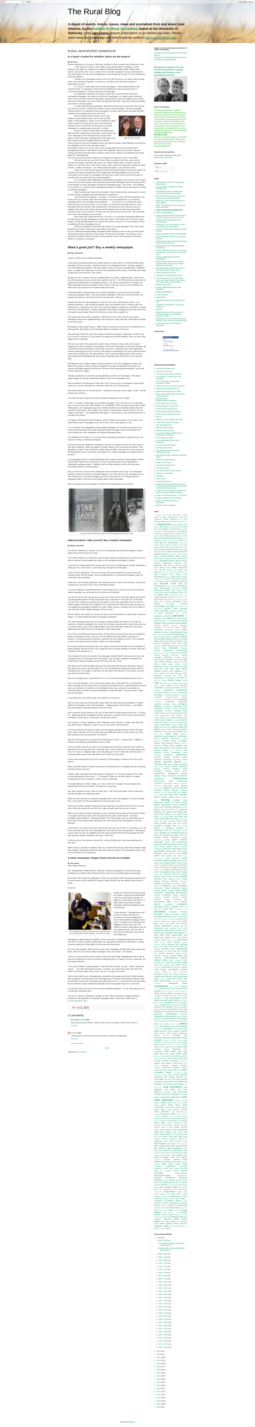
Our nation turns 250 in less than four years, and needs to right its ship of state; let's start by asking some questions (170, 280)
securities (157, 1114)
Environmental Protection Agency (170, 538)
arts (172, 627)
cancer (162, 659)
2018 (158, 1373)
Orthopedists (158, 579)
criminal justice (182, 718)
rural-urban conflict (169, 1092)
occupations (158, 995)
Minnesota (157, 563)
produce (163, 1044)
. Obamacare (158, 515)
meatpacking (182, 949)
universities (158, 1199)
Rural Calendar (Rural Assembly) (168, 414)
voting (171, 1207)
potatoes (170, 1031)
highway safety (169, 870)
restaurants (158, 1077)
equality (176, 785)
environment (180, 778)
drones (171, 745)
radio (185, 1058)
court (172, 715)
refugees (184, 1067)
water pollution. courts (171, 1212)
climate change (174, 680)
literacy (185, 930)
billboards (169, 637)
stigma (185, 1150)
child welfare (181, 669)
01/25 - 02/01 (163, 1338)
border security (167, 646)
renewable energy (162, 1072)
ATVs (185, 517)
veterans (165, 1203)
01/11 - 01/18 (163, 1344)
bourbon (176, 646)
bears (169, 634)
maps (169, 942)
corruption (177, 711)
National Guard (165, 567)
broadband (173, 648)
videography (183, 1203)
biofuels (184, 637)
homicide (175, 874)
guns (174, 851)
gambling (163, 833)
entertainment (182, 776)
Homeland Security (173, 549)
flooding (167, 814)
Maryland (168, 558)
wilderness (167, 1219)
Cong (177, 531)
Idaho (185, 549)
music (164, 972)
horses (157, 876)
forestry (156, 823)
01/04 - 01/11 (163, 1347)
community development (175, 690)
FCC (172, 540)
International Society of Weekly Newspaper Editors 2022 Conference (171, 242)
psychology (176, 1049)
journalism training (161, 916)
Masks (174, 558)
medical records (181, 953)
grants (169, 846)
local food (159, 935)
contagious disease (170, 704)
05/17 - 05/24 (163, 1288)
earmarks (166, 752)
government (182, 842)
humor (178, 879)
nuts (163, 991)
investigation (169, 904)
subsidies (166, 1159)
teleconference (182, 1175)
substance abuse (180, 1159)
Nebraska (162, 570)
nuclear (156, 988)
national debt (167, 974)
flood (185, 812)
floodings (174, 814)
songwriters (173, 1139)
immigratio (174, 886)
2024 (158, 1354)
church (156, 673)
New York (183, 572)
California (165, 529)
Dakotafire (159, 476)
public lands (182, 1051)
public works (158, 1056)
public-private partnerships (170, 1056)
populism (175, 1028)
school (184, 1103)
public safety (181, 1054)
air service (178, 618)
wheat (181, 1217)
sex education (182, 1121)
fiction (162, 809)
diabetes (180, 731)
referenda (175, 1068)
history (173, 872)
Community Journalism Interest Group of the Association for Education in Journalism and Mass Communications (171, 486)
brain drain (183, 646)
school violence (173, 1110)
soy (186, 1139)
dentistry (184, 729)
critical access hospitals (163, 720)
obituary (170, 993)
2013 (158, 1388)
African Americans (170, 519)
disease (156, 738)
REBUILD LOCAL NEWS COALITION (169, 420)
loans (175, 933)
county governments (161, 715)
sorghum (181, 1139)
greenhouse (158, 849)
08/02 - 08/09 (163, 1257)
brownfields (165, 653)
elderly (170, 764)
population (168, 1028)
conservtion (157, 701)
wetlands (175, 1217)
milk (172, 962)
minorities (184, 965)
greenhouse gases (169, 849)
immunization (158, 888)
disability (165, 736)
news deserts (177, 979)
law (182, 926)
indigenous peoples (179, 888)
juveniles (163, 921)
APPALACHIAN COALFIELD (166, 273)
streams (167, 1155)
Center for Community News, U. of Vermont (171, 495)
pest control (183, 1009)
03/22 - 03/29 (163, 1313)
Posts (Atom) (82, 1052)
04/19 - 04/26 (163, 1301)
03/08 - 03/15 (163, 1319)
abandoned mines (180, 602)
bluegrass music (169, 643)
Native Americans (179, 567)
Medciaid (157, 561)
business (183, 653)
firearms (183, 809)
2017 (158, 1376)
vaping (185, 1201)
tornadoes (157, 1185)
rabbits (162, 1058)
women (162, 1224)
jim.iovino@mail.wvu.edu (77, 1001)
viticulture (164, 1205)
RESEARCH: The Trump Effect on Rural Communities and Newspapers (170, 225)
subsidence (157, 1159)
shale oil (164, 1127)
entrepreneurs (159, 779)
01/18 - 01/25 (163, 1341)
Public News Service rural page (167, 422)
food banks (178, 816)
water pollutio (178, 1210)
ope (163, 998)
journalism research (179, 914)
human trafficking (168, 879)
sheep (171, 1127)
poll (160, 1026)
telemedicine (170, 1178)
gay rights (174, 835)
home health (158, 874)
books (185, 643)
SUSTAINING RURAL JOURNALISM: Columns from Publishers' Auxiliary (169, 192)
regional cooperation (160, 1070)
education (158, 764)
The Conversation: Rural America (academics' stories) (168, 382)
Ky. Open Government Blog (166, 445)
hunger (184, 879)
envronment (157, 785)
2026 (158, 1238)
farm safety (168, 795)
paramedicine (183, 1002)
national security (171, 976)
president (158, 1040)
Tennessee (174, 593)
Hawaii (156, 549)
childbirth (157, 671)
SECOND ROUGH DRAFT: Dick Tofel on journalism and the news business (170, 269)
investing (166, 906)
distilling (184, 738)
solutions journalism (161, 1139)
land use (175, 923)
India (160, 551)
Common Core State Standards (164, 531)
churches (178, 673)
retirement (179, 1077)
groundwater (159, 851)
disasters (172, 736)
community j (173, 692)
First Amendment (170, 543)
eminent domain (180, 771)
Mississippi (167, 563)
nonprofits (183, 986)
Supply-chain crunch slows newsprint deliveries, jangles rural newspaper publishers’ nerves (169, 314)
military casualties (175, 960)
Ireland (171, 554)
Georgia (156, 547)
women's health (172, 1224)
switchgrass (158, 1168)
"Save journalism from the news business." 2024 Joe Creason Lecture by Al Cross (171, 216)
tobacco (172, 1182)
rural (172, 345)
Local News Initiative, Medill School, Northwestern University (169, 434)
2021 (158, 1364)
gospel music (170, 842)
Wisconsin (167, 599)
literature (157, 933)
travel (173, 1194)
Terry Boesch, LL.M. (77, 1020)
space (166, 1141)
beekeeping (179, 634)
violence (157, 1205)
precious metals (165, 1033)
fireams (177, 809)
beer (185, 634)
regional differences (174, 1070)
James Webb (177, 554)
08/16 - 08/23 (163, 1240)
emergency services (162, 771)
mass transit (158, 946)
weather (183, 1212)
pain (155, 1002)
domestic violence (173, 743)
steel (171, 1150)
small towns (158, 1132)
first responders (168, 812)
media (169, 951)
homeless (167, 874)
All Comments (162, 171)
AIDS (181, 517)
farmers (157, 797)
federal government (163, 805)
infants (177, 890)
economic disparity (162, 757)
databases (175, 727)
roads (161, 1079)
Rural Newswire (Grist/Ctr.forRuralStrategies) (166, 400)
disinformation (175, 738)
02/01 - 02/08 (163, 1335)
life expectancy (177, 930)
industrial (157, 890)
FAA (168, 540)
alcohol (156, 621)
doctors (157, 743)
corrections (168, 711)
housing (157, 879)
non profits (174, 986)
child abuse (174, 666)
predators (175, 1033)
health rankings (159, 863)
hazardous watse (175, 853)
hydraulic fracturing (162, 883)
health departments (172, 858)
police (156, 1024)
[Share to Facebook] (85, 1007)
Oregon (184, 577)
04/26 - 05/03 (163, 1298)
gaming (169, 833)
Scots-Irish (175, 588)
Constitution (166, 533)
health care (159, 856)
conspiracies (169, 702)
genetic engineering (171, 837)
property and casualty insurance (165, 1047)
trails (160, 1189)
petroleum (171, 1012)
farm (161, 795)
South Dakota (164, 592)
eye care (165, 792)
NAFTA (156, 567)
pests (165, 1012)
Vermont (175, 595)
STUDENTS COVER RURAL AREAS (169, 275)
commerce (183, 685)
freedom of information (164, 828)
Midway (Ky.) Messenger (165, 430)
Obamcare (168, 577)
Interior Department (180, 552)
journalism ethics (162, 914)
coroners (167, 708)
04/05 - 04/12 (163, 1307)
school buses (174, 1105)
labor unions (159, 923)
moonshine (176, 967)
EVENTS (159, 309)
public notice (159, 1054)
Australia (156, 527)
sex (155, 1121)
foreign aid (158, 821)
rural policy (169, 1089)
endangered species (177, 773)
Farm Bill (158, 543)
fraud (175, 826)
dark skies (166, 727)
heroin (162, 867)
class (159, 680)
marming (163, 944)
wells (170, 1217)
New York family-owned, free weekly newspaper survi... (171, 1244)
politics (183, 1023)
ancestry (168, 621)
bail (162, 632)
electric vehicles (171, 766)
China (178, 529)
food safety (165, 819)
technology (158, 1173)
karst (169, 921)
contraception (167, 706)
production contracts (174, 1044)
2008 (158, 1404)
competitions (158, 697)
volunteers (157, 1207)
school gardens (170, 1107)
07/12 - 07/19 (163, 1266)
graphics (176, 846)
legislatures (158, 930)
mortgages (183, 967)
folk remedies (163, 816)
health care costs (174, 856)
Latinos (177, 556)
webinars (164, 1214)
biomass (157, 639)
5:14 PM (74, 1026)
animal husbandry (167, 623)
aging (160, 613)
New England (178, 570)
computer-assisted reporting (176, 697)
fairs (179, 792)
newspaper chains (178, 983)
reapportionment (177, 1063)
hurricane (165, 881)
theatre (161, 1182)
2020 (158, 1367)
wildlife (157, 1221)
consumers (158, 704)
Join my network (168, 349)
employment (159, 773)
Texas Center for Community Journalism (170, 386)
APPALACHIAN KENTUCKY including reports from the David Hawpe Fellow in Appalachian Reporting (170, 263)
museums (157, 971)
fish (175, 812)
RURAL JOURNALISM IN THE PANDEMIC (171, 234)
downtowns (157, 745)
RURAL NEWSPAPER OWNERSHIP (169, 210)
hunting (157, 881)
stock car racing (159, 1153)
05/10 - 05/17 (163, 1291)
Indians (170, 552)
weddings (171, 1214)
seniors (165, 1116)
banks (185, 632)
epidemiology (167, 785)
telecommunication (181, 1173)
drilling (165, 745)
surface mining (181, 1164)
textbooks (179, 1180)
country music (159, 713)
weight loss (178, 1214)
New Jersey (166, 572)
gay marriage (164, 835)
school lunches (181, 1107)
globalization (158, 842)
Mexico (178, 561)
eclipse (185, 752)
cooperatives (177, 706)
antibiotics (166, 625)
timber (166, 1182)
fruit (166, 830)
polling (173, 1026)
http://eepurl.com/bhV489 (163, 158)
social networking (177, 1134)
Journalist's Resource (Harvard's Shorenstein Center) (167, 451)
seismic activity (169, 1114)
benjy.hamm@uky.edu (161, 37)
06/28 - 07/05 (163, 1273)
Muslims (184, 565)
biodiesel (176, 637)
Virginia (157, 597)
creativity (157, 718)
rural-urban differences (171, 1097)
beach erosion (161, 634)
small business (165, 1130)
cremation (168, 718)
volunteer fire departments (177, 1205)
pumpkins (183, 1056)
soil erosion (162, 1136)
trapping (179, 1191)
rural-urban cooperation (170, 1094)
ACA (177, 517)
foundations (158, 826)
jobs (171, 909)
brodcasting (157, 653)
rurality (156, 1102)
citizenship (167, 675)
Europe (185, 538)
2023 (158, 1357)
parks (169, 1005)
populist (181, 1028)
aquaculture (183, 625)
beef (173, 634)
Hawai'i (185, 547)
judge (176, 919)
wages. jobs (183, 1207)
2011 (158, 1395)
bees (156, 637)
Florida (156, 545)
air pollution (168, 618)
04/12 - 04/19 (163, 1304)
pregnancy (183, 1033)
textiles (185, 1180)
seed (162, 1114)
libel (164, 930)
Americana (180, 521)
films (169, 809)
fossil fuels (172, 823)
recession (165, 1065)
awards (157, 632)
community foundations (161, 692)
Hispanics (162, 549)
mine (175, 962)
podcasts (180, 1021)
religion (184, 1070)
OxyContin (166, 579)
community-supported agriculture (176, 695)
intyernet (175, 902)
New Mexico (175, 572)
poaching (168, 1021)
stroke (185, 1155)
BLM (161, 527)
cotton (185, 711)
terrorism (172, 1180)
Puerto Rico (174, 586)
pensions (163, 1009)
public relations (170, 1054)
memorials (165, 956)
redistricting (166, 1068)
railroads (157, 1061)
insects (175, 895)
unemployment (175, 1196)
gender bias (183, 835)
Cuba (158, 536)
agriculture (178, 615)
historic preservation (161, 872)
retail (165, 1077)
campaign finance (180, 657)
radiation (180, 1058)
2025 (158, 1351)
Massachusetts (182, 558)
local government (174, 935)
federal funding (181, 802)
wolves (156, 1223)
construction (182, 702)
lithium (163, 933)
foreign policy (182, 821)
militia (163, 962)
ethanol (184, 785)
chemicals (158, 666)
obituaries (163, 993)
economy (167, 759)
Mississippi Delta (180, 563)
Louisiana (184, 556)
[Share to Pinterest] (88, 1007)
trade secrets (182, 1187)
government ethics (161, 844)
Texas (181, 593)
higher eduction (159, 870)
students (184, 1157)
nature (156, 979)
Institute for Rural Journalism (115, 28)
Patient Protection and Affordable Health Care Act (170, 582)
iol (170, 906)
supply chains (167, 1164)
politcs (172, 1024)
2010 (158, 1398)
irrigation (175, 906)
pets (176, 1012)
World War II (159, 601)
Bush (179, 527)
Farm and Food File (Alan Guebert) (168, 471)
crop (174, 720)
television (158, 1180)
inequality (171, 890)
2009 (158, 1401)
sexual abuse (159, 1123)
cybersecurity (165, 725)
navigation (163, 979)
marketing (157, 944)
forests (163, 823)
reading (157, 1063)
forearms (184, 819)
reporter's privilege (173, 1075)
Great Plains (174, 547)
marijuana (176, 942)
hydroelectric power (179, 883)
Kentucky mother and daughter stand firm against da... (171, 1249)
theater (156, 1182)
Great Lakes (164, 547)
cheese (184, 664)
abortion (157, 604)
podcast (173, 1021)
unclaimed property (160, 1196)
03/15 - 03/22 (163, 1316)
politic (176, 1024)
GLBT (185, 545)
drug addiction (165, 748)
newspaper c (159, 983)
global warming (179, 840)
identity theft (158, 886)
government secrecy (175, 844)
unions (184, 1196)
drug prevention (177, 748)
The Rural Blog (94, 11)
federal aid (169, 802)
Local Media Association (165, 438)
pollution (183, 1026)
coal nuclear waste (175, 683)
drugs (165, 750)
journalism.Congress (160, 919)
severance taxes (165, 1118)
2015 (158, 1382)
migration (157, 960)
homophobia (183, 874)
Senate (167, 590)
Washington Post (181, 597)
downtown (184, 743)
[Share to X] (83, 1007)
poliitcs (167, 1024)
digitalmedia (183, 734)
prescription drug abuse (162, 1038)
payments (184, 1007)
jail (186, 906)
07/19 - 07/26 (163, 1263)
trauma (156, 1194)
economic (157, 755)
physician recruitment (161, 1018)
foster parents (182, 823)
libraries (169, 930)
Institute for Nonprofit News (165, 460)
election (176, 764)
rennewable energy (160, 1075)
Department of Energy (180, 536)
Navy (156, 570)
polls (177, 1026)
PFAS (172, 579)
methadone (157, 958)
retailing (172, 1077)
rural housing (168, 1084)
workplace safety (161, 1226)
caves (156, 662)
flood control (158, 814)
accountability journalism (164, 606)
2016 (158, 1379)
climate (164, 680)
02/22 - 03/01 (163, 1325)
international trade (162, 902)
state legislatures (175, 1148)
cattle (185, 659)
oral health (164, 1000)
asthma (177, 627)
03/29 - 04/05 (163, 1310)
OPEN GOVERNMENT (164, 292)
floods (179, 814)
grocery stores (182, 849)
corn (185, 706)
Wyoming (169, 601)
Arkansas (180, 524)
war (155, 1210)
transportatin (158, 1191)
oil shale (179, 995)
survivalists (157, 1166)
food (171, 816)
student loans (175, 1157)
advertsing (172, 611)
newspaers (183, 981)
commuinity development (172, 688)
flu (183, 814)
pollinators (166, 1026)
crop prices (158, 722)
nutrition (157, 991)
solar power (173, 1136)
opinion (184, 998)
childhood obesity (167, 671)
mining (177, 965)
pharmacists (158, 1014)
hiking (185, 870)
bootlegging (157, 646)
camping (157, 659)
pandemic (169, 1002)
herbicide (176, 865)
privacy (156, 1045)
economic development (175, 755)
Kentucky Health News (164, 448)
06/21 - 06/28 (163, 1276)
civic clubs (177, 675)
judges (180, 919)
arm (164, 627)
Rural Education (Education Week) (168, 411)
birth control (179, 639)
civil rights (180, 678)
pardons (156, 1005)
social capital (177, 1132)
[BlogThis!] (80, 1007)
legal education (170, 928)
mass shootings (181, 944)
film (166, 809)
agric (177, 613)
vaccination (158, 1201)
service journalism (175, 1116)
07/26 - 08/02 (163, 1260)
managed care (171, 940)
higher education (180, 867)
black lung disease (176, 641)
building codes (174, 653)
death (181, 727)
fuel (170, 830)
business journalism (161, 655)
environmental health (163, 781)
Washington (171, 597)
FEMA (181, 540)
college (162, 685)
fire (173, 809)
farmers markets (168, 797)
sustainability (170, 1166)
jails (155, 909)
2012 (158, 1391)
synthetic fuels (179, 1168)
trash (185, 1191)
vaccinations (168, 1201)
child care (183, 666)
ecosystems (177, 759)
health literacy (182, 860)
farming (165, 799)
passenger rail (177, 1005)
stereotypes (178, 1150)
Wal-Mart (164, 597)
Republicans (182, 586)
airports (184, 618)
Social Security (176, 590)
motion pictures (160, 969)
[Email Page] (73, 1007)
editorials (177, 762)
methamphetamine (171, 958)
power (156, 1033)
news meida (175, 981)
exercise (175, 788)
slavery (156, 1130)
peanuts (156, 1009)
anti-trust (157, 625)
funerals (184, 830)
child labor (158, 669)
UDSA (185, 592)
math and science (171, 946)
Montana (178, 565)
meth (185, 956)
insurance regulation (179, 897)
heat (161, 865)
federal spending (173, 807)
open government (173, 998)
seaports (172, 1112)
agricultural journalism (162, 616)
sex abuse (160, 1121)
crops (165, 722)
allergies (162, 621)
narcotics (158, 974)
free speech (182, 826)
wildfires (184, 1219)
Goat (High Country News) (165, 465)
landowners (167, 926)
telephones (183, 1178)
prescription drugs (179, 1038)
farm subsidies (180, 794)
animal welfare (181, 623)
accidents (183, 604)
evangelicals (166, 788)
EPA (155, 538)
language (176, 926)
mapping (162, 942)
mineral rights (158, 965)
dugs (171, 750)
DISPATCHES (161, 297)
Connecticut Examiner (164, 481)
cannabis (168, 659)
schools (184, 1109)
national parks (159, 976)
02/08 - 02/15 (163, 1332)
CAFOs (184, 527)
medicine (157, 956)
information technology (164, 893)
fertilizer (157, 809)
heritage (156, 867)
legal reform (182, 928)
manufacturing (182, 940)
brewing (156, 648)
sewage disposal (176, 1118)
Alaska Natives (171, 521)
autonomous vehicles (172, 630)
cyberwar (174, 725)
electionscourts (158, 766)
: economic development (168, 517)
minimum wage (169, 965)
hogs (178, 872)
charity (164, 664)
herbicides (183, 865)
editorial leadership (163, 762)
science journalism (161, 1112)
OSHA (185, 574)
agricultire (184, 613)
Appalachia (164, 524)
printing (173, 1042)
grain (185, 844)
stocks (167, 1153)
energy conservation (168, 776)
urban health (174, 1198)
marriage (171, 944)
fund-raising (177, 830)
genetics (184, 837)
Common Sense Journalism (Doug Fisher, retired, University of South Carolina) (171, 491)
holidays (184, 872)
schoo (180, 1102)
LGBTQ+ (171, 556)
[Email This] (77, 1007)
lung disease (182, 937)
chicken (166, 666)
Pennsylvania (159, 586)
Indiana (164, 551)
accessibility (170, 604)
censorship (183, 662)
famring (156, 794)
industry (164, 890)
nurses (173, 989)
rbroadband (183, 1061)
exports (166, 790)
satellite (169, 1102)
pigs (178, 1018)
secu (185, 1112)
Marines (161, 558)
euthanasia (157, 788)
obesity (156, 993)
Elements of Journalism (164, 473)
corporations (158, 711)
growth (168, 851)
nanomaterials (183, 971)
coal (156, 682)
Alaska (162, 521)
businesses (175, 655)
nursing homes (181, 989)
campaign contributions (163, 657)
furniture (156, 833)
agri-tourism (169, 613)
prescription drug (179, 1035)
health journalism (170, 860)
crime (173, 718)
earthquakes (176, 752)
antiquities (174, 625)
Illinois (156, 551)
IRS (182, 549)
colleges (169, 685)
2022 (158, 1360)
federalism (184, 807)
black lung (164, 641)
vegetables (157, 1203)
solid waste (182, 1136)
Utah (170, 595)
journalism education (178, 912)
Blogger (132, 1422)
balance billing (168, 632)
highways (179, 870)
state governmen (182, 1143)
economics (158, 759)
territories (165, 1180)
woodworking (183, 1223)
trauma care (164, 1194)
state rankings (164, 1150)
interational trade (180, 899)
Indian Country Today (163, 462)
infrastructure (181, 893)
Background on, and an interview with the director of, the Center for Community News (171, 320)
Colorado (184, 529)
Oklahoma (178, 577)
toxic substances (166, 1187)
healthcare (180, 863)
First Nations (183, 543)
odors (171, 995)
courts (179, 715)
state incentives (160, 1148)
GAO (180, 545)
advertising (164, 611)
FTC (185, 540)
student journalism (161, 1157)
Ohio (173, 577)
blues (179, 643)
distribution (157, 741)
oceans (165, 996)
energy (157, 776)
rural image (178, 1084)
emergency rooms (179, 769)
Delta (161, 536)
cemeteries (175, 662)
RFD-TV (159, 417)
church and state (166, 673)
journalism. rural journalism (178, 916)
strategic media (159, 1155)
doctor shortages (179, 741)
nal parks (172, 971)
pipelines (184, 1018)
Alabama (157, 521)
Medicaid (164, 561)
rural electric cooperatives (163, 1082)
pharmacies (183, 1012)
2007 (158, 1407)
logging (167, 937)
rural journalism (181, 1079)
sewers (184, 1118)
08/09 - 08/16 (163, 1254)
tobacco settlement (181, 1182)
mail (163, 940)
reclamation (174, 1065)
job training (163, 909)
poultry (177, 1031)
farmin (156, 800)
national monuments (180, 974)
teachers (184, 1171)
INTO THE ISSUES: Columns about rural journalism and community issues (170, 197)
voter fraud (165, 1207)
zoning (167, 1228)
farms (185, 800)
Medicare (171, 561)
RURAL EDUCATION (163, 285)
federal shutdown (159, 807)
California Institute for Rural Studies (169, 498)
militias (168, 962)
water (170, 1210)
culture (156, 725)
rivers (156, 1079)
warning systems (162, 1210)
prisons (184, 1042)
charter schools (174, 664)
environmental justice (170, 783)
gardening (176, 833)
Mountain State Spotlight (165, 428)
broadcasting (181, 650)
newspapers (161, 986)
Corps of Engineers (176, 533)
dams (161, 727)
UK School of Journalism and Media (169, 374)
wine (178, 1221)
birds (173, 639)
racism (175, 1058)
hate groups (182, 851)
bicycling (161, 637)
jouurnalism (170, 919)
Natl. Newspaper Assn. (164, 425)
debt (185, 727)
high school (168, 867)
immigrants (166, 886)
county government (180, 713)
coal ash (163, 683)
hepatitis (170, 865)
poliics (162, 1024)
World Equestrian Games (179, 599)
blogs (185, 641)
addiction (167, 608)
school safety (159, 1110)
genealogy (157, 837)
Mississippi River (160, 565)
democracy (176, 729)
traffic (156, 1189)
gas (182, 833)
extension (175, 790)
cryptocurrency (182, 722)
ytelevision (161, 1228)
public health (170, 1051)
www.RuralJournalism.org (165, 369)
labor (185, 921)
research (183, 1075)
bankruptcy (178, 632)
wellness (165, 1217)
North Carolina (160, 574)
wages (177, 1208)
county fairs (169, 713)
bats (155, 634)
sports (171, 1141)
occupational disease (180, 993)
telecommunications (162, 1175)
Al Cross (73, 1033)
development (172, 731)
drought (179, 745)
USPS (166, 595)
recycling (157, 1067)
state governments (179, 1146)
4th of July (167, 515)
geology (167, 840)
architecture (158, 627)
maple (156, 942)
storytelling (183, 1153)
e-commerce (178, 750)
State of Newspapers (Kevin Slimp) (168, 391)
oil (175, 995)
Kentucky (163, 556)
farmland (176, 800)
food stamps (174, 819)
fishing (180, 812)
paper (176, 1002)
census (156, 664)
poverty (184, 1031)
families (184, 792)
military (164, 960)
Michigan (184, 561)
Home (107, 1048)
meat (173, 949)
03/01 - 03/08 (163, 1322)
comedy (175, 685)
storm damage (175, 1153)
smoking (168, 1132)
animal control (176, 621)
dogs (163, 743)
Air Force (183, 519)
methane (184, 958)
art (168, 627)
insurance (183, 895)
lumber (173, 937)
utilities (182, 1199)
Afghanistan (158, 519)
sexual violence (167, 1125)
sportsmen (178, 1141)
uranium (166, 1198)
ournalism (183, 1000)
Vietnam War (183, 595)
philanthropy (171, 1014)
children (177, 671)
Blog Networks (168, 337)
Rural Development (162, 588)
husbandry (183, 881)
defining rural (159, 729)
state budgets (160, 1143)
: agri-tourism (176, 515)
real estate (166, 1063)
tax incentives (165, 1171)
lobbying (181, 933)
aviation (184, 630)
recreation (183, 1065)
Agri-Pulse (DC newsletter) (165, 505)
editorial (184, 759)
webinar (157, 1214)
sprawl (185, 1141)
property (184, 1044)
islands (181, 906)
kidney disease (177, 921)
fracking (167, 826)
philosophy (183, 1014)
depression (158, 731)
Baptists (166, 527)
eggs (165, 764)
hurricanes (174, 881)
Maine (156, 558)
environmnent (183, 783)
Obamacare (159, 577)
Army (185, 524)
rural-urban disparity (181, 1100)
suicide (178, 1162)
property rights (182, 1047)
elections (183, 764)
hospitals (183, 876)
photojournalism (170, 1016)
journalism (166, 345)
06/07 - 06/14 (163, 1279)
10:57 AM (74, 1039)
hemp (165, 865)
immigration (182, 886)
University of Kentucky (164, 371)
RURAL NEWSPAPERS (164, 213)
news (169, 979)
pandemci (161, 1002)
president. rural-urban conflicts (173, 1040)
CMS (159, 529)
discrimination (182, 736)
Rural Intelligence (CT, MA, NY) (167, 406)
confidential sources (169, 699)
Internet (157, 554)
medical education (166, 953)
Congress (183, 531)
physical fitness (182, 1016)
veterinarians (173, 1203)
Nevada (169, 570)
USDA (160, 595)
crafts (185, 715)
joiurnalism (178, 909)
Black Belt (173, 527)
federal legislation (180, 805)
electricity (183, 766)
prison (179, 1042)
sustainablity (183, 1166)
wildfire (176, 1219)
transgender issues (170, 1189)
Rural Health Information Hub (166, 409)
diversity (166, 741)
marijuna (184, 942)
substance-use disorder (162, 1162)
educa (185, 762)
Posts (159, 167)
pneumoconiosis (159, 1021)
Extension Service (160, 540)
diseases (165, 738)
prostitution (157, 1049)
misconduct (157, 967)
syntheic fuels (168, 1168)
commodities (158, 688)
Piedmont (167, 586)
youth (156, 1228)
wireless (184, 1221)
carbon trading (177, 659)
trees (178, 1194)
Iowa (163, 554)
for (180, 819)
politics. (156, 1026)
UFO (155, 595)
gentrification (158, 840)
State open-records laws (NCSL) (167, 389)
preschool (166, 1035)
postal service (160, 1031)
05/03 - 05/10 (163, 1294)
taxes (176, 1171)
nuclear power (164, 989)
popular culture (158, 1028)
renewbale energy (180, 1072)
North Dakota (175, 574)
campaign (184, 655)
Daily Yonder (160, 479)
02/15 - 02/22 (163, 1329)
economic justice (180, 757)
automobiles (158, 630)
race (170, 1058)
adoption (175, 608)
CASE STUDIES (162, 295)
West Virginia (159, 599)
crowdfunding (172, 722)
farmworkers (158, 802)
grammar (162, 846)
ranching (174, 1061)
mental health (176, 956)
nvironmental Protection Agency (175, 991)
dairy (180, 725)
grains (156, 846)
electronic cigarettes (161, 769)
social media (165, 1134)
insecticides (167, 895)
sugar (174, 1162)
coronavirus (158, 709)
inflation (184, 890)
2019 (158, 1370)
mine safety (182, 962)
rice (186, 1077)
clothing (184, 680)
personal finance (172, 1009)
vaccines (178, 1201)
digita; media (158, 734)
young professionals (177, 1226)
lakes (167, 923)
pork (185, 1029)
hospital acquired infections (170, 876)
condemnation (158, 699)
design (165, 731)
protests (166, 1049)
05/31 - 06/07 (163, 1282)
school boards (159, 1105)
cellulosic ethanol (165, 662)
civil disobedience (170, 678)
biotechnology (166, 639)
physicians (172, 1018)
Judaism (184, 554)
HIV (181, 547)
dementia (168, 729)
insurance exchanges (162, 897)
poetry (185, 1021)
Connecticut (158, 533)
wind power (170, 1221)
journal (185, 909)
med (165, 951)
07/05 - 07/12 (163, 1269)
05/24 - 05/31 (163, 1285)
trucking (184, 1194)
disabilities (158, 736)
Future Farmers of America (168, 545)
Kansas (156, 556)
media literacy (177, 951)
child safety (169, 669)
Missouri (171, 565)
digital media (172, 734)
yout (186, 1226)
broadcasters (168, 650)
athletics (184, 627)
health (184, 853)
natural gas (182, 976)
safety (163, 1102)
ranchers (165, 1061)
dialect (185, 731)
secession (179, 1112)
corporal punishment (180, 708)
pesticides (158, 1011)
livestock (169, 933)
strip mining (177, 1155)
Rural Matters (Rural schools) (166, 403)
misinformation (167, 967)
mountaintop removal (177, 969)
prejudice (157, 1035)
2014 (158, 1385)
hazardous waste (160, 853)
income (167, 888)
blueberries (157, 643)
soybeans (158, 1141)
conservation (182, 699)
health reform (170, 863)
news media (165, 981)
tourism (164, 1185)
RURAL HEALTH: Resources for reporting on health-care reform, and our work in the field (171, 252)
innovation (157, 895)
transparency (183, 1189)
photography (158, 1016)
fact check (173, 792)
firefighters (158, 812)
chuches (184, 671)
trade (175, 1187)
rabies (166, 1058)
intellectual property (162, 899)
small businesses (179, 1130)
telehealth (157, 1178)
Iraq (166, 554)
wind (162, 1221)
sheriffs (176, 1127)
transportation (169, 1191)
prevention (166, 1042)
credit (162, 718)
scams (175, 1102)
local (185, 933)
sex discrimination (171, 1121)
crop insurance (181, 720)
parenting (163, 1005)
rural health (178, 1081)
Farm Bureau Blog (162, 468)
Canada (173, 529)
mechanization (158, 951)
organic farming (174, 1000)
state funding (171, 1143)
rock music (167, 1079)
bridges (164, 648)
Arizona (174, 524)
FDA (176, 540)
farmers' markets (181, 797)
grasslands (183, 846)
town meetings (172, 1185)
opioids (156, 1000)
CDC (155, 529)
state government (162, 1146)
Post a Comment (77, 1043)
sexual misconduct (174, 1123)
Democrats (168, 536)
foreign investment (169, 821)
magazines (157, 940)
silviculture (183, 1127)
